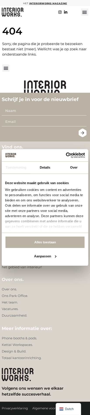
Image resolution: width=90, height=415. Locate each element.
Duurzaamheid (14, 315)
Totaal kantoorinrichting (21, 358)
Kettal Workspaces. (17, 345)
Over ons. (9, 289)
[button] (84, 12)
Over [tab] (74, 167)
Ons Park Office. (15, 296)
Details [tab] (45, 167)
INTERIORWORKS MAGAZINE (48, 3)
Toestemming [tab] (16, 167)
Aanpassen (42, 256)
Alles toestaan (45, 242)
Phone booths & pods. (19, 338)
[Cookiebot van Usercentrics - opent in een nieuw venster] (66, 155)
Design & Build (14, 351)
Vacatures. (10, 309)
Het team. (10, 302)
